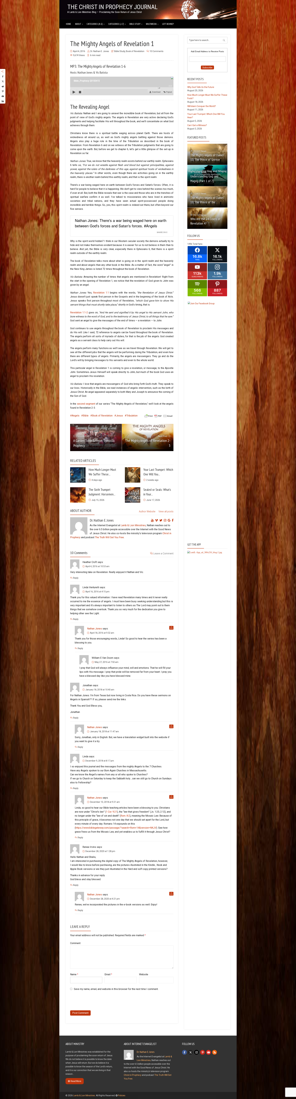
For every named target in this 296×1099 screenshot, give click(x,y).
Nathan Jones (94, 628)
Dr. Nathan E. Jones (99, 51)
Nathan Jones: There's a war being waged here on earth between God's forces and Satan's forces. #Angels (120, 223)
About (78, 24)
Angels (75, 415)
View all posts (165, 511)
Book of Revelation (135, 51)
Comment (75, 943)
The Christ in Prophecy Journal (112, 7)
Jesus (119, 415)
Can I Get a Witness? (197, 125)
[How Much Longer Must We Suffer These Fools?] (78, 475)
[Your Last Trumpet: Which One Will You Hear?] (132, 475)
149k (189, 244)
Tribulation (132, 415)
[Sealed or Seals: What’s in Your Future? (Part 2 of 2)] (132, 495)
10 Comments (156, 51)
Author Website (147, 511)
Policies (121, 1095)
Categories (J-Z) (116, 24)
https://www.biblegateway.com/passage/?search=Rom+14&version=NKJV (116, 827)
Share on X (162, 232)
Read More (76, 1081)
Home (68, 24)
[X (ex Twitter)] (190, 1052)
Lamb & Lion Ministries (133, 525)
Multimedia (151, 24)
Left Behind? (168, 24)
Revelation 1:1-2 (79, 312)
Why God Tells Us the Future (200, 87)
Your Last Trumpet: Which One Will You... (158, 471)
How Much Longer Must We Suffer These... (102, 471)
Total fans (197, 244)
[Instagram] (196, 1052)
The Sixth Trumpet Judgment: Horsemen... (102, 491)
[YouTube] (208, 1052)
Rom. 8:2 (125, 815)
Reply (75, 578)
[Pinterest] (202, 1052)
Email (108, 974)
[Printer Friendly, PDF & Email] (158, 416)
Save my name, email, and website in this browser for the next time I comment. (116, 989)
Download (156, 92)
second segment (86, 403)
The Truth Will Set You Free (109, 537)
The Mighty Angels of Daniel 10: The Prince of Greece (207, 157)
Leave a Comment (163, 553)
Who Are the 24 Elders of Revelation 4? (205, 221)
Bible (85, 415)
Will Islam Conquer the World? (201, 106)
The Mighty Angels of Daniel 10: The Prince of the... (207, 199)
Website (143, 974)
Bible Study (135, 24)
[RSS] (214, 1052)
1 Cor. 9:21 (111, 811)
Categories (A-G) (95, 24)
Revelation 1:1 (101, 292)
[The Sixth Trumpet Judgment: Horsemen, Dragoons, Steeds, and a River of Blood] (78, 495)
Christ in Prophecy (132, 1075)
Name (74, 974)
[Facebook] (184, 1052)
